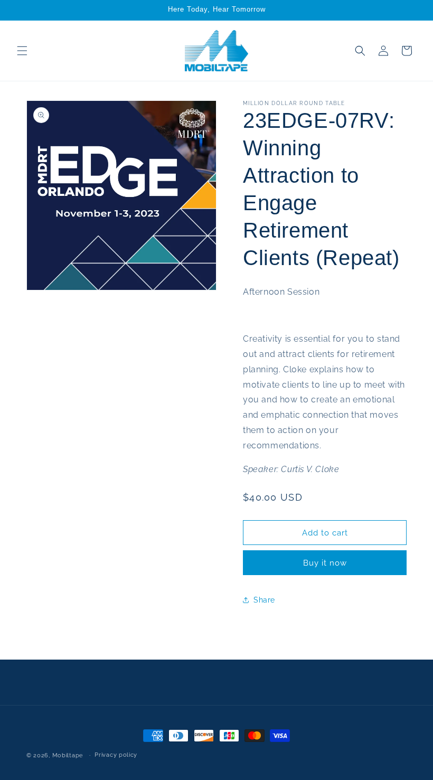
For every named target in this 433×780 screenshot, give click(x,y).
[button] (22, 50)
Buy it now (325, 563)
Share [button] (264, 600)
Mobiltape (67, 755)
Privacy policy (116, 754)
